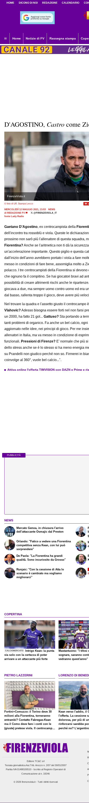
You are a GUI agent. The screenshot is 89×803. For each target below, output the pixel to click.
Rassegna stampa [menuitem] (62, 38)
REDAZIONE (49, 3)
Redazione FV (16, 212)
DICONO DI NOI (28, 3)
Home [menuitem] (16, 38)
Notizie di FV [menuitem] (35, 38)
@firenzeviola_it (45, 212)
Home (10, 3)
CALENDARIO (70, 3)
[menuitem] (5, 38)
